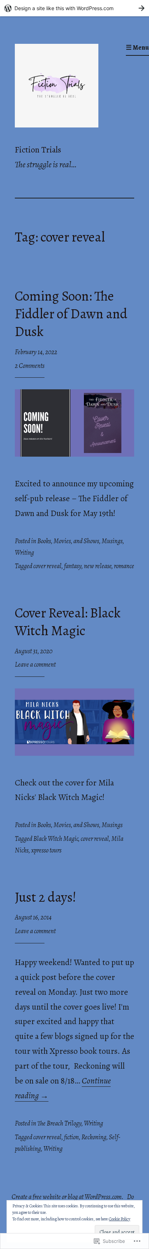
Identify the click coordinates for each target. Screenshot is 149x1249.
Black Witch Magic (55, 838)
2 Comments (29, 365)
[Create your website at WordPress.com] (74, 8)
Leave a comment (35, 664)
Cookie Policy (119, 1219)
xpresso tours (46, 850)
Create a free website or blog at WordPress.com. (68, 1197)
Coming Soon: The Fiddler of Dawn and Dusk (71, 314)
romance (124, 566)
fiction (71, 1137)
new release (97, 566)
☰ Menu (137, 47)
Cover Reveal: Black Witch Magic (67, 622)
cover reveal (47, 566)
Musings (112, 541)
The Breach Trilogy (59, 1123)
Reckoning (93, 1137)
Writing (24, 552)
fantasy (72, 566)
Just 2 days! (45, 897)
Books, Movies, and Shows (68, 541)
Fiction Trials (38, 149)
